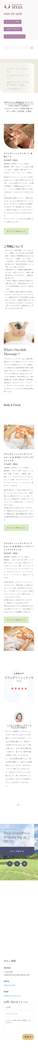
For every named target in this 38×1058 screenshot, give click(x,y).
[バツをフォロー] (17, 864)
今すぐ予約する (17, 851)
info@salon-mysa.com (12, 996)
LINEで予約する (13, 29)
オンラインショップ (15, 36)
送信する (28, 1037)
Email (6, 992)
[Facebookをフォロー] (9, 864)
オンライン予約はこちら (16, 231)
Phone (6, 981)
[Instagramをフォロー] (24, 864)
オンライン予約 (13, 22)
